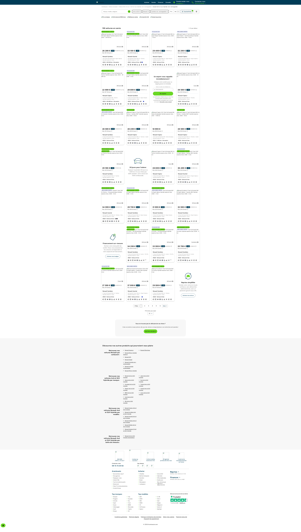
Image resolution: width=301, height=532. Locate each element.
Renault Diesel (128, 359)
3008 (140, 503)
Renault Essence (129, 350)
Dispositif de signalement (151, 519)
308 (140, 501)
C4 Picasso (142, 507)
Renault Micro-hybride (131, 370)
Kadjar (159, 503)
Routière (141, 478)
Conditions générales (121, 517)
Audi (114, 509)
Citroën (115, 501)
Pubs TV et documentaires (120, 486)
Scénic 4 (159, 507)
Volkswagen (116, 507)
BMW (129, 505)
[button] (140, 11)
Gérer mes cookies (168, 517)
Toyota (130, 509)
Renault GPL (128, 357)
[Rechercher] (129, 11)
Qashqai (159, 509)
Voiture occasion (113, 6)
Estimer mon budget (113, 256)
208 (140, 496)
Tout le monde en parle (119, 482)
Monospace (142, 482)
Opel (114, 503)
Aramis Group (117, 488)
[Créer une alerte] (3, 525)
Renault (115, 496)
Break (141, 480)
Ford (129, 503)
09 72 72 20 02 (118, 466)
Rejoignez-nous (117, 478)
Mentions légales (134, 517)
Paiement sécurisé (181, 517)
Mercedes (130, 507)
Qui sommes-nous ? (118, 474)
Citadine (141, 474)
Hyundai (130, 499)
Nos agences (116, 476)
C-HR (158, 496)
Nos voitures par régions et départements (161, 483)
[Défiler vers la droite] (178, 11)
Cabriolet (159, 476)
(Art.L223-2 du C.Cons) (166, 102)
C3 (140, 505)
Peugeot (115, 499)
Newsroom (116, 484)
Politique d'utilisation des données (151, 517)
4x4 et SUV (160, 474)
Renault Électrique (145, 350)
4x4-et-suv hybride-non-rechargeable (141, 6)
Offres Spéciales (161, 478)
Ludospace (142, 484)
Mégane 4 (159, 505)
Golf (158, 501)
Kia (129, 501)
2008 (140, 499)
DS (128, 511)
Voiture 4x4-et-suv (124, 6)
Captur (141, 509)
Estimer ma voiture (188, 295)
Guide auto (160, 480)
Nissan (115, 511)
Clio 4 (158, 499)
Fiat (129, 496)
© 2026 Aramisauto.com (150, 524)
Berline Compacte (144, 476)
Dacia (114, 505)
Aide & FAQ (116, 480)
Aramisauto (105, 6)
